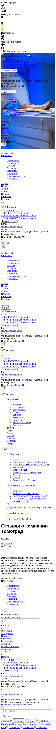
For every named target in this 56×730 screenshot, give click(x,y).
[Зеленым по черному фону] (2, 30)
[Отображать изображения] (2, 36)
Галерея (5, 138)
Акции (4, 127)
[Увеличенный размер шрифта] (3, 12)
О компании (13, 99)
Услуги (4, 122)
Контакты (6, 135)
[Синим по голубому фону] (2, 24)
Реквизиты (12, 109)
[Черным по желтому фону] (2, 27)
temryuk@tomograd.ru (11, 75)
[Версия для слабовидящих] (5, 243)
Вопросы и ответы (16, 115)
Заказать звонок (9, 70)
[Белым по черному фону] (2, 20)
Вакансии (12, 107)
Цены (4, 125)
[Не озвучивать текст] (2, 48)
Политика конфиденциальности (17, 704)
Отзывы (11, 104)
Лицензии (12, 112)
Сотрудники (13, 102)
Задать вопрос (8, 91)
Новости (5, 132)
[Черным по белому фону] (2, 17)
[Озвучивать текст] (3, 45)
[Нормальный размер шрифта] (3, 8)
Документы (12, 117)
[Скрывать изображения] (2, 39)
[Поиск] (3, 144)
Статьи (5, 130)
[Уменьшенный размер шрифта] (2, 5)
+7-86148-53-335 (13, 59)
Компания (6, 94)
